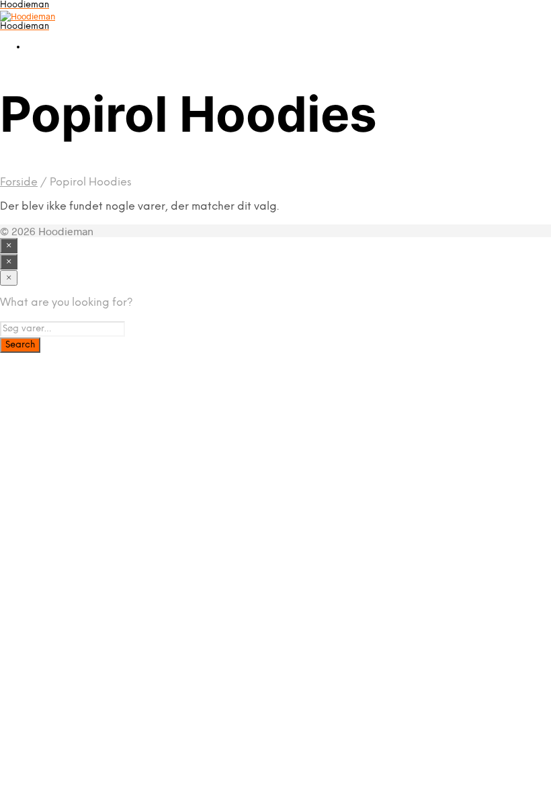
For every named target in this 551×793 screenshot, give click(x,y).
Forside (19, 182)
